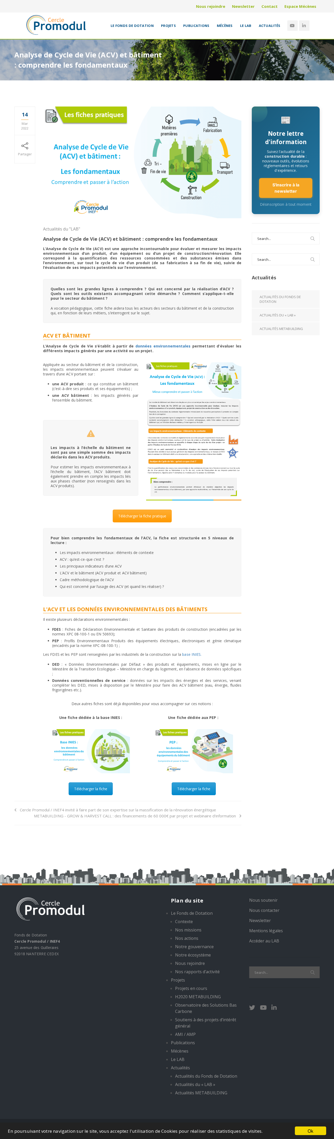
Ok (310, 1131)
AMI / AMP (185, 1034)
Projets (168, 25)
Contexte (184, 921)
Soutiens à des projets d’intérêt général (205, 1023)
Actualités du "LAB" (61, 229)
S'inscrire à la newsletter (285, 188)
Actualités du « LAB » (278, 315)
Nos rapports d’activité (197, 972)
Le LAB (246, 25)
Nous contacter (264, 910)
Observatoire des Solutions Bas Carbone (206, 1008)
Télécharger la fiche (90, 788)
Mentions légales (266, 931)
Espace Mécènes (300, 6)
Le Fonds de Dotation (132, 25)
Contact (269, 6)
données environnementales (163, 346)
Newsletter (243, 6)
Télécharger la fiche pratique (142, 516)
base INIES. (191, 654)
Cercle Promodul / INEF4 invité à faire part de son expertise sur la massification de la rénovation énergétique (118, 809)
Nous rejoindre (210, 6)
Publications (196, 25)
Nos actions (186, 938)
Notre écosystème (193, 955)
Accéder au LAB (264, 941)
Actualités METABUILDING (281, 328)
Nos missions (188, 930)
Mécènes (225, 25)
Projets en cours (191, 988)
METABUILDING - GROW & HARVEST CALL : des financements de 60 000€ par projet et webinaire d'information (135, 815)
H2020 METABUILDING (198, 997)
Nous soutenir (263, 900)
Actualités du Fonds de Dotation (280, 299)
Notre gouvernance (194, 946)
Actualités (270, 25)
